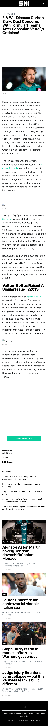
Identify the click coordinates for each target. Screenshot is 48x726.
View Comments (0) (24, 438)
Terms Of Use (40, 714)
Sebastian (7, 219)
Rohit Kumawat (8, 462)
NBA (4, 595)
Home (5, 714)
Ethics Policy (27, 714)
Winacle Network (34, 720)
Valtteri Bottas (34, 296)
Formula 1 (8, 13)
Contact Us (24, 716)
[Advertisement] (24, 51)
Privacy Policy (15, 714)
